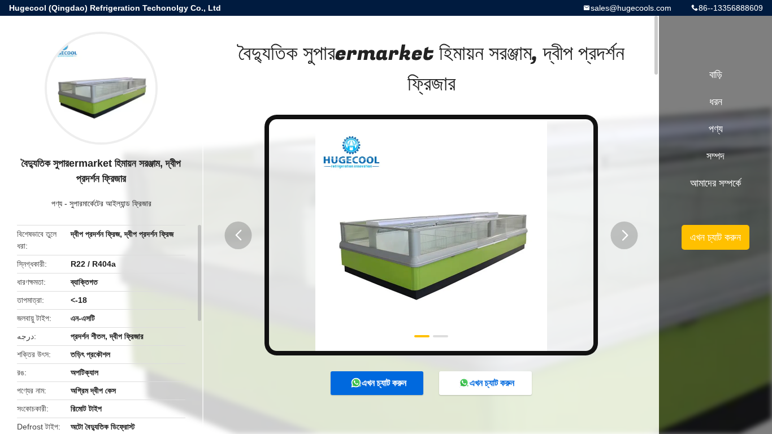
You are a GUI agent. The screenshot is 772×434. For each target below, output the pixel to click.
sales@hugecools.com (631, 7)
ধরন (715, 101)
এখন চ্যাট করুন (384, 383)
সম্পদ (715, 156)
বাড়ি (715, 74)
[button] (238, 235)
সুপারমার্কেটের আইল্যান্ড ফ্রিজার (110, 203)
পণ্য (56, 203)
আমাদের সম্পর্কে (715, 183)
